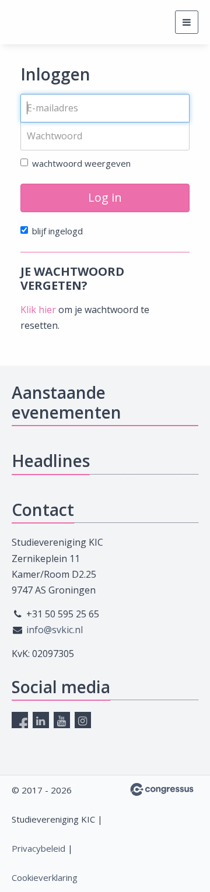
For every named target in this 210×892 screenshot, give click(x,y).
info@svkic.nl (54, 629)
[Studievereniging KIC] (33, 22)
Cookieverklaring (45, 877)
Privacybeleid (38, 848)
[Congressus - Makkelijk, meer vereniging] (161, 789)
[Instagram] (83, 720)
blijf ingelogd (57, 231)
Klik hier (38, 309)
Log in (105, 197)
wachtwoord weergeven (81, 163)
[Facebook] (20, 720)
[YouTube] (62, 720)
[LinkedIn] (41, 720)
